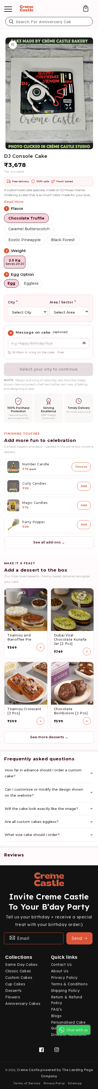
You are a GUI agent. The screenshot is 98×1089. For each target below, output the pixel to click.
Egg (11, 283)
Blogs (56, 1015)
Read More (14, 201)
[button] (85, 8)
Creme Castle (28, 1070)
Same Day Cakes (21, 964)
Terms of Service (27, 1083)
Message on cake (33, 332)
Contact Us (61, 964)
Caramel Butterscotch (29, 229)
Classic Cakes (18, 971)
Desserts (13, 990)
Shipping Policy (65, 990)
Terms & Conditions (69, 984)
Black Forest (63, 239)
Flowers (12, 997)
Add (84, 486)
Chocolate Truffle (26, 218)
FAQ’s (56, 1009)
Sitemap (75, 1083)
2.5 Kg (14, 262)
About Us (59, 971)
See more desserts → (49, 737)
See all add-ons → (49, 542)
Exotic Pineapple (24, 239)
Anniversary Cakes (22, 1003)
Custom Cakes (18, 977)
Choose (81, 466)
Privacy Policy (64, 977)
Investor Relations (68, 1034)
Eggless (31, 283)
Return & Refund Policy (66, 1000)
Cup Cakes (15, 984)
